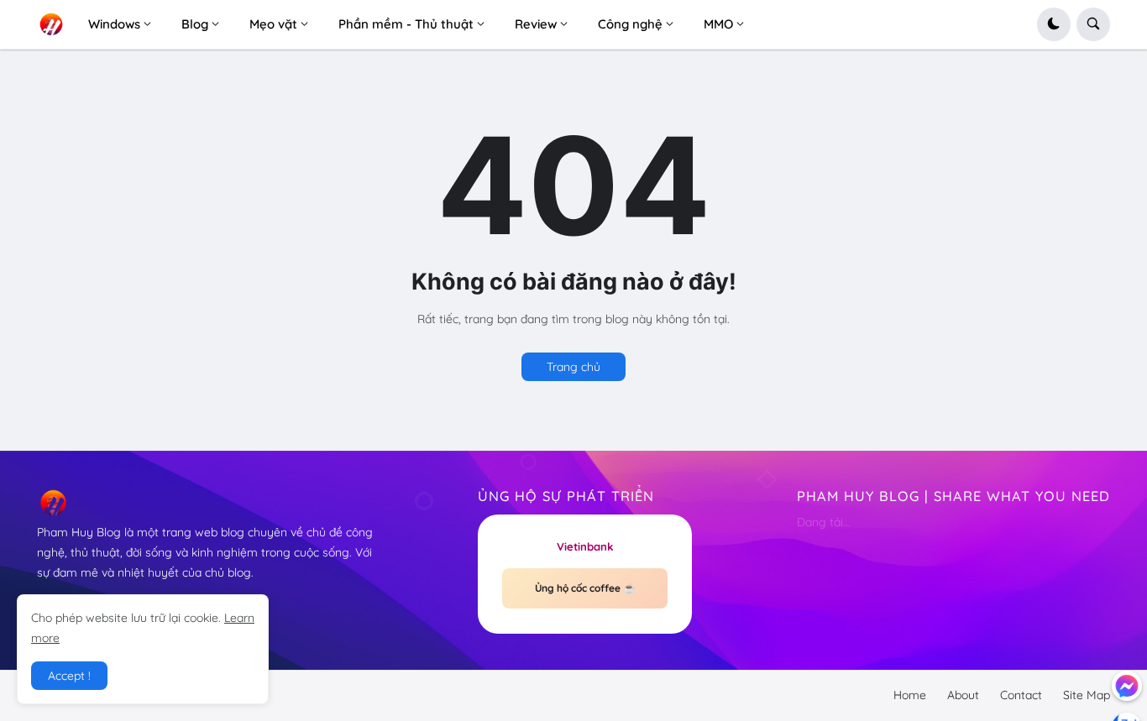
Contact (1021, 695)
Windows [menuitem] (114, 24)
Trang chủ (573, 366)
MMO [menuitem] (718, 24)
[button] (1054, 24)
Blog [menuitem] (194, 24)
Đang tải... (824, 522)
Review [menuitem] (536, 24)
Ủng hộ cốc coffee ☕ (585, 588)
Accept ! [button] (69, 675)
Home (909, 695)
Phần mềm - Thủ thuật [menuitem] (406, 24)
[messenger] (1127, 686)
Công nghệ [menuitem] (630, 24)
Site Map (1086, 695)
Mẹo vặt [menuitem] (273, 24)
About (963, 695)
